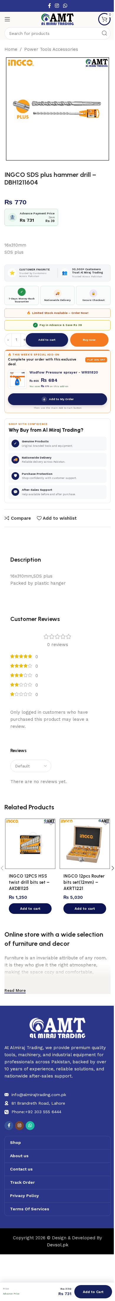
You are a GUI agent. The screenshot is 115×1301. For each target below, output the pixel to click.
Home (10, 49)
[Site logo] (57, 19)
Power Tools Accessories (51, 49)
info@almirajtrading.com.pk (39, 1094)
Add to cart (46, 339)
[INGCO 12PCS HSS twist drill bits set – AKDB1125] (30, 844)
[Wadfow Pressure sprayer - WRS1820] (17, 379)
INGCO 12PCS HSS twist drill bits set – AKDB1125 (29, 882)
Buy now (89, 339)
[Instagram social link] (57, 5)
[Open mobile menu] (7, 19)
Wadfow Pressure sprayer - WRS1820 (63, 372)
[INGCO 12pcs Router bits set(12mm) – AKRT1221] (85, 844)
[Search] (104, 33)
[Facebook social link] (49, 5)
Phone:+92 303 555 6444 (36, 1111)
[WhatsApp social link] (65, 5)
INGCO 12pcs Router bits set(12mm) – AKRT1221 (84, 882)
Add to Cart (93, 1292)
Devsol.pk (57, 1245)
